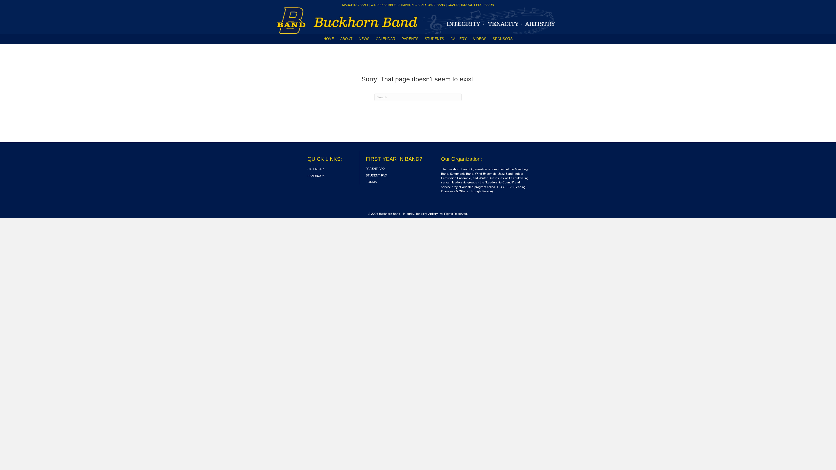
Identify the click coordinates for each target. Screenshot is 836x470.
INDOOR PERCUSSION (477, 5)
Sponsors (503, 39)
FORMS (371, 182)
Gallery (458, 39)
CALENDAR (385, 39)
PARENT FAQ (375, 168)
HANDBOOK (316, 176)
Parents (410, 39)
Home (329, 39)
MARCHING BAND (355, 5)
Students (434, 39)
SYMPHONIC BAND (412, 5)
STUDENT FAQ (376, 175)
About (346, 39)
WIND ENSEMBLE (383, 5)
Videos (479, 39)
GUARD (453, 5)
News (364, 39)
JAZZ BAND (436, 5)
